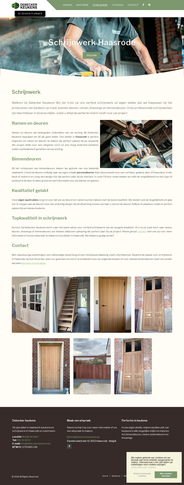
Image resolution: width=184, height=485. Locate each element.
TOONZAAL (117, 5)
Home (105, 476)
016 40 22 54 (24, 440)
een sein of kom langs (34, 263)
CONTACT (133, 5)
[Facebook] (69, 446)
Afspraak (92, 55)
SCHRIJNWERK (100, 5)
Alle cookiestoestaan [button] (166, 474)
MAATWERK (82, 5)
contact (142, 231)
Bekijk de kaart (30, 436)
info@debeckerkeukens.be (36, 443)
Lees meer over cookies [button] (144, 467)
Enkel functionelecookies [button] (142, 474)
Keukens (116, 476)
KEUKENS (67, 5)
